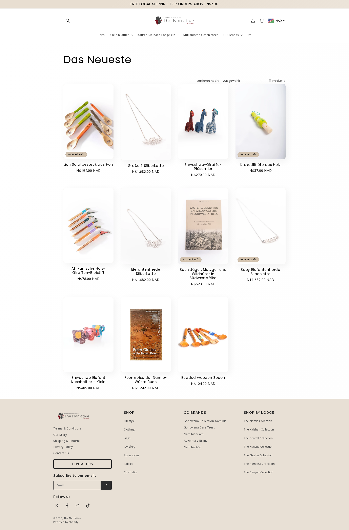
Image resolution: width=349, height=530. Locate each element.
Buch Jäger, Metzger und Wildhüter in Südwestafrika (203, 274)
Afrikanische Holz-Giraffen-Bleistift (88, 270)
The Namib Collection (258, 421)
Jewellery (129, 446)
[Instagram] (77, 505)
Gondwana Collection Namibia (205, 421)
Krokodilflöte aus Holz (260, 165)
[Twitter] (57, 505)
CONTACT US (82, 464)
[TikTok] (87, 505)
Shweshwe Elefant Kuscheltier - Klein (88, 380)
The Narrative (72, 518)
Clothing (129, 429)
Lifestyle (129, 421)
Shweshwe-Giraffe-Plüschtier (203, 167)
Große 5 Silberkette (146, 166)
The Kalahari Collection (259, 429)
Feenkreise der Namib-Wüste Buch (146, 380)
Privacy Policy (63, 447)
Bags (127, 438)
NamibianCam (194, 434)
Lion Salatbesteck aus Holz (88, 164)
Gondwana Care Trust (199, 427)
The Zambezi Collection (259, 464)
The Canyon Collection (258, 472)
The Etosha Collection (258, 455)
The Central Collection (258, 438)
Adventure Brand (196, 440)
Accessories (131, 455)
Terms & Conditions (67, 428)
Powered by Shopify (65, 522)
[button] (67, 20)
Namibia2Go (192, 447)
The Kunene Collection (258, 446)
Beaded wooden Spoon (203, 378)
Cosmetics (131, 472)
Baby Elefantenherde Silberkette (260, 272)
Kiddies (128, 464)
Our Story (60, 435)
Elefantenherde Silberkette (145, 271)
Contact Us (61, 453)
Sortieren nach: (208, 81)
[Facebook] (67, 505)
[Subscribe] (106, 485)
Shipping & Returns (66, 441)
